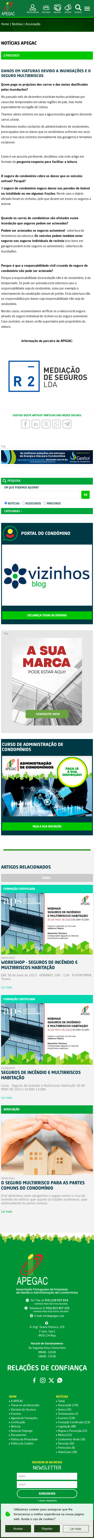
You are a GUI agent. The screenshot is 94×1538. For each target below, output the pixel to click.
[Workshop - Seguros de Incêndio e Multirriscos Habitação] (47, 924)
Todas (46, 878)
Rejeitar (47, 1528)
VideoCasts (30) (67, 1452)
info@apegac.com (53, 1316)
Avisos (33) (64, 1409)
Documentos (18, 1435)
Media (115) (65, 1435)
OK (85, 494)
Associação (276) (68, 1405)
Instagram (42, 1380)
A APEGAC (17, 1401)
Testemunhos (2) (68, 1413)
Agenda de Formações (24, 1418)
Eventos (16, 1413)
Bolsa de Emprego (22, 1430)
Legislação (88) (67, 1426)
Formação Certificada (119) (74, 1422)
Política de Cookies (22, 1443)
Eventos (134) (66, 1418)
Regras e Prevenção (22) (72, 1430)
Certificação (18, 1422)
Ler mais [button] (75, 1529)
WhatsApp (60, 1380)
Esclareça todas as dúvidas (47, 615)
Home (5, 24)
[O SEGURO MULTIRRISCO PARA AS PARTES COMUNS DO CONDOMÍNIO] (47, 1145)
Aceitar (18, 1528)
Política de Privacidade (24, 1439)
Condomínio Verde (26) (71, 1439)
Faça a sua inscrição (47, 826)
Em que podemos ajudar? (21, 487)
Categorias (12, 511)
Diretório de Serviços (23, 1409)
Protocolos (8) (66, 1447)
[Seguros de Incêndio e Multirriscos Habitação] (47, 1035)
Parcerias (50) (66, 1443)
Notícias (17, 24)
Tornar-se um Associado (25, 1405)
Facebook (34, 1380)
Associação (33, 24)
